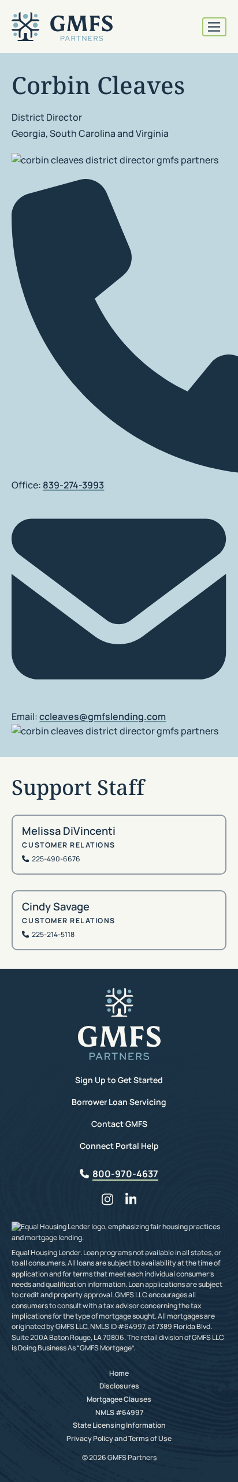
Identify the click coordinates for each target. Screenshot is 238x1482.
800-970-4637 (125, 1173)
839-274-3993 (73, 485)
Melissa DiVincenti (69, 830)
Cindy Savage (56, 906)
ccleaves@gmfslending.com (102, 716)
